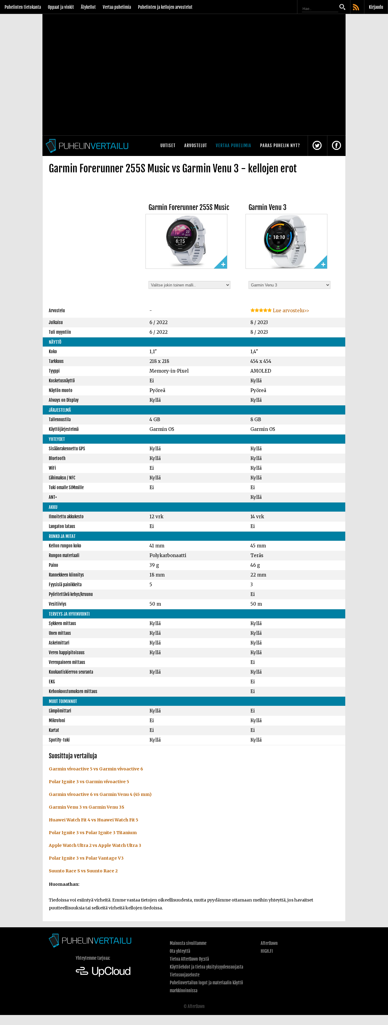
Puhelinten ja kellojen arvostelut (165, 7)
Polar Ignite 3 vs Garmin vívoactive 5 (89, 781)
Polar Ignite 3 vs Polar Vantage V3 (86, 858)
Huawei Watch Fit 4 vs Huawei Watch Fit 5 (93, 820)
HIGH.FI (267, 951)
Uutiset (168, 145)
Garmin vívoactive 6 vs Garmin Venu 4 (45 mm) (100, 794)
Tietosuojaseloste (184, 974)
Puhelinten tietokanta (23, 7)
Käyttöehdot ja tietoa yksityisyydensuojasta (206, 966)
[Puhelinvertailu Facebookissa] (336, 145)
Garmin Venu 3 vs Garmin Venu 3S (86, 807)
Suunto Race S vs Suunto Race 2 (83, 871)
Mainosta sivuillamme (188, 943)
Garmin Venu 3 (267, 207)
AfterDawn (269, 943)
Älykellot (88, 7)
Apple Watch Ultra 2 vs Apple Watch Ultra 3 (95, 845)
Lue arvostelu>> (290, 310)
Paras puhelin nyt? (280, 145)
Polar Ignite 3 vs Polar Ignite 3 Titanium (93, 832)
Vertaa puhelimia (117, 7)
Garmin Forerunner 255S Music (189, 207)
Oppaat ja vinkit (61, 7)
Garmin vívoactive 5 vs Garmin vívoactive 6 (96, 769)
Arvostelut (195, 145)
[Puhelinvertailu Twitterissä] (317, 145)
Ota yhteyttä (180, 951)
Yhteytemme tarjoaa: (93, 958)
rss (356, 8)
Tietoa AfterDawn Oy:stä (189, 959)
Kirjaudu (376, 7)
